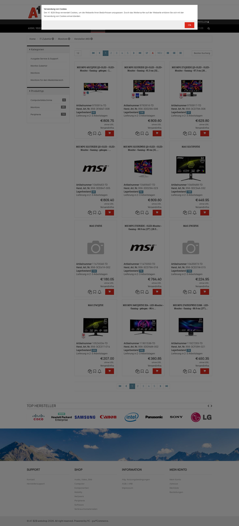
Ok (189, 25)
